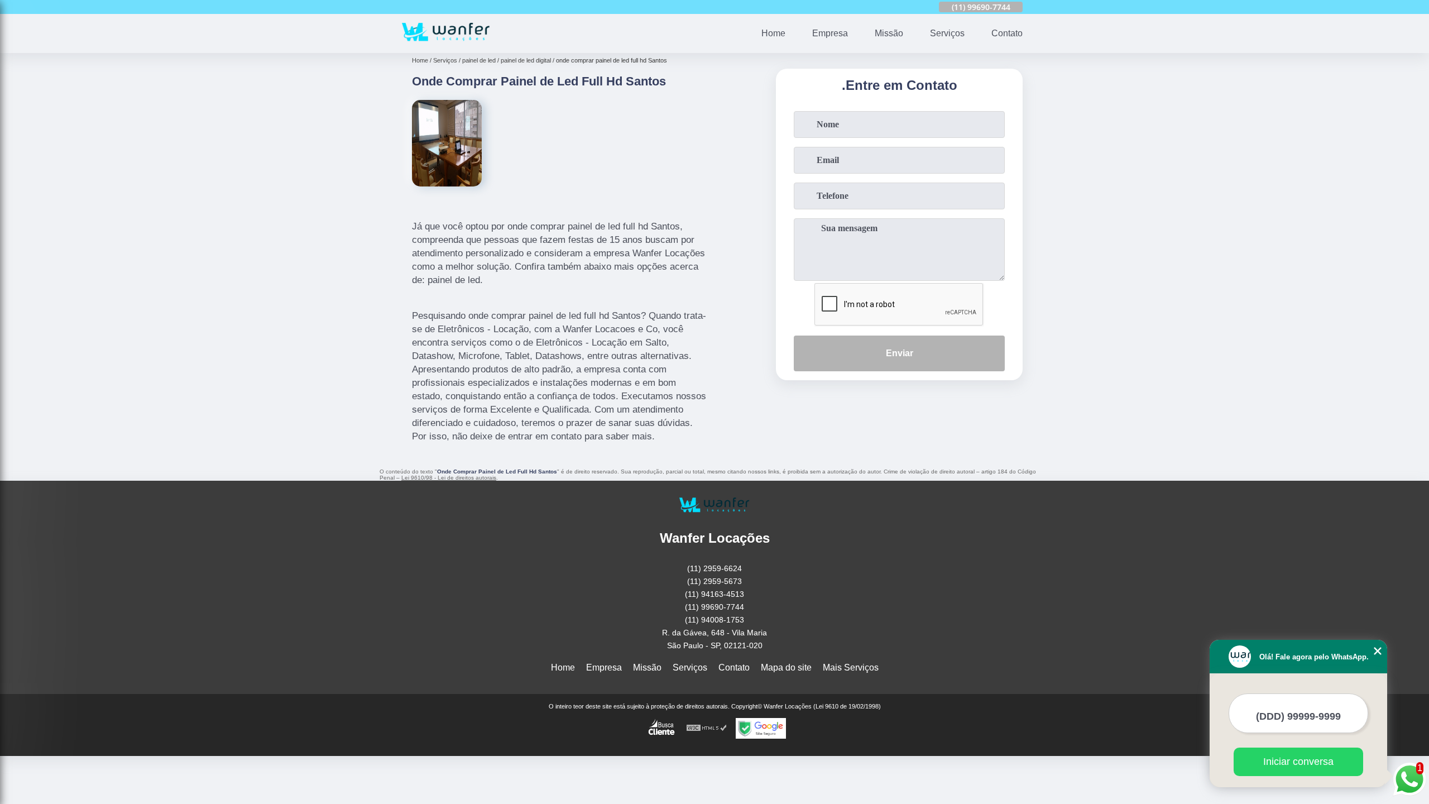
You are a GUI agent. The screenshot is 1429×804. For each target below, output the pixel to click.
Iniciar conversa (1298, 761)
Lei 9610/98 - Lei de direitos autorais (448, 478)
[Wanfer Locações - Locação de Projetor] (446, 46)
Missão (889, 33)
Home (773, 33)
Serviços (947, 33)
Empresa (830, 33)
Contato (1007, 33)
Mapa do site (786, 667)
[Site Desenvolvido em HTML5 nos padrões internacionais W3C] (706, 728)
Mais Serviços (851, 667)
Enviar (899, 353)
